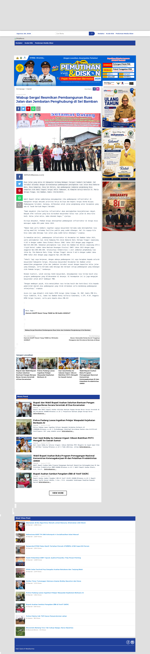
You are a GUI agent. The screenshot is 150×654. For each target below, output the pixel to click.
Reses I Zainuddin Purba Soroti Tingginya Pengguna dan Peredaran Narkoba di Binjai (84, 338)
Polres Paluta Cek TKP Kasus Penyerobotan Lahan (46, 616)
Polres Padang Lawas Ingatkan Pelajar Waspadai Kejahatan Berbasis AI (55, 593)
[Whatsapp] (33, 108)
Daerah (24, 105)
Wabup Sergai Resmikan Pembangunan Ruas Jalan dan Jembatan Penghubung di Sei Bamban (57, 330)
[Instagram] (98, 89)
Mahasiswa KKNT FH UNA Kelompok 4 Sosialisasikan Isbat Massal (52, 534)
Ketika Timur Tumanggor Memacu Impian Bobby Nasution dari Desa (53, 581)
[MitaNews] (19, 38)
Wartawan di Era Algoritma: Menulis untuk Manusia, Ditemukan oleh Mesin (56, 523)
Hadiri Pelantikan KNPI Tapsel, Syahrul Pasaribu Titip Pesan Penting (53, 558)
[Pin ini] (28, 108)
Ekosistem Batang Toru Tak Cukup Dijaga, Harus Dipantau (49, 628)
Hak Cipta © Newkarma (25, 649)
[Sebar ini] (18, 108)
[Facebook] (94, 89)
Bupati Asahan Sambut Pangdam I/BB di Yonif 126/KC (61, 474)
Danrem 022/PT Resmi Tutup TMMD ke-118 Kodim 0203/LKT (47, 313)
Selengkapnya (38, 413)
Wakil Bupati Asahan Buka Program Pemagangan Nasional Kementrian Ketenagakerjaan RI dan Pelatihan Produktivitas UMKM (65, 458)
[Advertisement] (66, 15)
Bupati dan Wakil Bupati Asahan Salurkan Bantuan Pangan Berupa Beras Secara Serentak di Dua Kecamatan (26, 375)
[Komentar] (38, 108)
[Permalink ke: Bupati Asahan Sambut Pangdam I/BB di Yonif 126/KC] (24, 480)
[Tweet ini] (23, 108)
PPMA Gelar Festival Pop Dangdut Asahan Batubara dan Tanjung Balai (54, 569)
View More (57, 493)
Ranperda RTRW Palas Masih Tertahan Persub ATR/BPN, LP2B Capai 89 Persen (57, 546)
